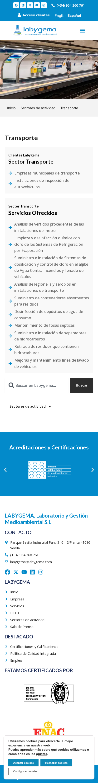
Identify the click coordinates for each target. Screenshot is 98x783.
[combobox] (36, 385)
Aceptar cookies (23, 763)
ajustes (41, 754)
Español (74, 16)
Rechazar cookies (56, 763)
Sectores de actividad (28, 406)
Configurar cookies (25, 771)
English (61, 16)
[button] (82, 30)
